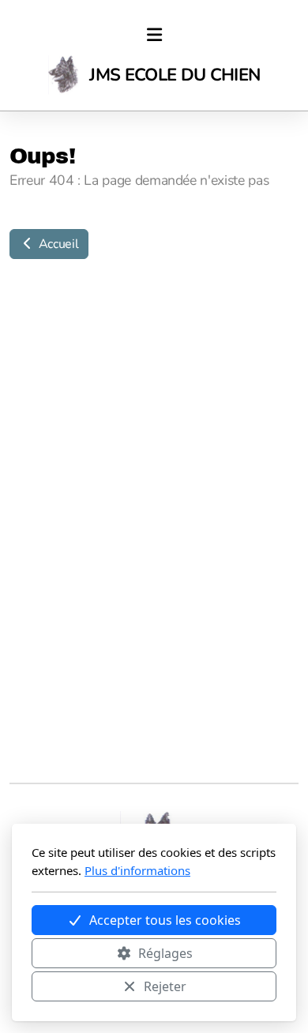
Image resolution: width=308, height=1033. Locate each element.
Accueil (57, 244)
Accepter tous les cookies (165, 920)
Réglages (165, 953)
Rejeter (165, 986)
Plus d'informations (137, 870)
